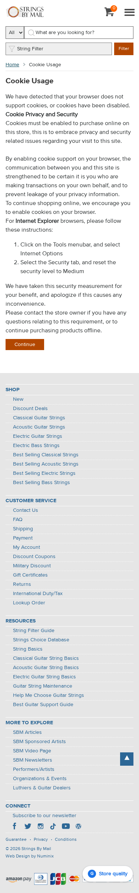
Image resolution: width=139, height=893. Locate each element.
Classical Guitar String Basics (46, 658)
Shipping (23, 528)
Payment (23, 538)
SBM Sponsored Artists (39, 741)
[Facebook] (15, 827)
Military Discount (32, 565)
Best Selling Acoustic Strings (46, 464)
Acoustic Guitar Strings (39, 427)
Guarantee (16, 839)
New (18, 399)
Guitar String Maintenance (42, 686)
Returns (22, 584)
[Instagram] (40, 827)
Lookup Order (29, 602)
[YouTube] (65, 827)
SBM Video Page (32, 750)
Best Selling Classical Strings (46, 454)
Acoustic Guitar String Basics (46, 667)
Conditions (66, 839)
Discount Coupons (34, 556)
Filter (124, 49)
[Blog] (78, 827)
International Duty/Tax (38, 593)
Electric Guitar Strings (37, 436)
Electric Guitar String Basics (44, 676)
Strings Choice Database (41, 639)
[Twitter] (27, 827)
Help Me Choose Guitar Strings (48, 695)
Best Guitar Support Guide (43, 704)
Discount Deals (30, 408)
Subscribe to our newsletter (44, 815)
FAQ (18, 519)
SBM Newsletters (32, 760)
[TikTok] (53, 827)
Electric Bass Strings (36, 445)
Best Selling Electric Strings (44, 473)
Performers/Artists (33, 769)
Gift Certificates (30, 575)
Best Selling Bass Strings (41, 482)
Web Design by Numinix (30, 856)
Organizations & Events (40, 778)
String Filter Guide (33, 630)
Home (12, 64)
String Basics (28, 649)
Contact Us (25, 510)
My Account (26, 547)
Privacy (41, 839)
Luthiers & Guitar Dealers (42, 787)
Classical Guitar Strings (39, 417)
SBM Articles (27, 732)
